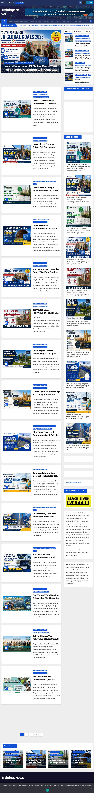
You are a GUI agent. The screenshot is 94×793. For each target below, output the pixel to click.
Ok (47, 790)
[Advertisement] (31, 719)
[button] (87, 21)
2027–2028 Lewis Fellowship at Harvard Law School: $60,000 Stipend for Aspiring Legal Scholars (30, 69)
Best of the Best (9, 62)
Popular (78, 31)
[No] (92, 788)
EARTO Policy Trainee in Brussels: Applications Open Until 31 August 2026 (46, 516)
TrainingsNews (12, 778)
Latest (69, 31)
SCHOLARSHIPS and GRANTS (42, 21)
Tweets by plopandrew (73, 482)
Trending (88, 31)
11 (36, 734)
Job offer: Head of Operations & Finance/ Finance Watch (44, 557)
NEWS (16, 62)
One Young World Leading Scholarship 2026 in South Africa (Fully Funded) (46, 598)
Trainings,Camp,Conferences (69, 21)
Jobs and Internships (18, 21)
